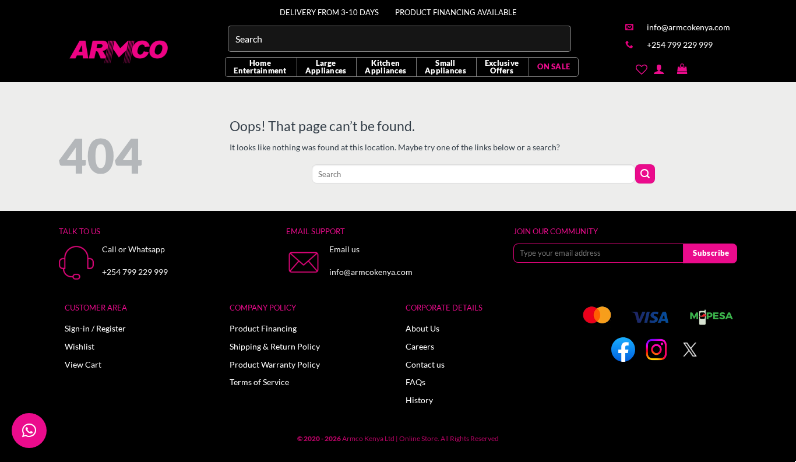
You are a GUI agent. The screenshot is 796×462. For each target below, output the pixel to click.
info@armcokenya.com (371, 272)
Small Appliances (445, 66)
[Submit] (645, 174)
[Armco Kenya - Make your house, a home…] (120, 52)
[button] (682, 69)
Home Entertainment (260, 66)
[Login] (659, 69)
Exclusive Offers (502, 66)
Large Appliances (326, 66)
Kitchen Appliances (385, 66)
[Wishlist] (641, 69)
